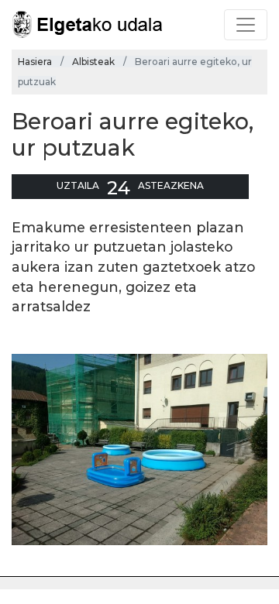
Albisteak (93, 61)
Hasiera (35, 61)
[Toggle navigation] (245, 24)
